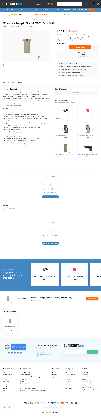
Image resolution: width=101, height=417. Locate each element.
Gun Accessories (23, 10)
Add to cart (81, 47)
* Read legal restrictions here (70, 355)
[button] (17, 14)
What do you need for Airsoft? (28, 388)
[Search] (80, 4)
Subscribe (92, 352)
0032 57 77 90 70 (41, 352)
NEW (4, 390)
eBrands (60, 407)
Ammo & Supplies (12, 10)
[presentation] (97, 287)
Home (4, 19)
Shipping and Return (25, 374)
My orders (55, 374)
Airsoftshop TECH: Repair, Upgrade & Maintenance (33, 390)
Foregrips (23, 19)
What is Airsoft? (24, 386)
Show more (75, 40)
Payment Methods (25, 372)
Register (54, 372)
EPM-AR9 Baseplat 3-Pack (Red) (86, 117)
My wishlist (55, 377)
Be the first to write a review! (51, 197)
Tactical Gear (39, 10)
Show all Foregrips (15, 26)
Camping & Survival (57, 10)
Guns (4, 10)
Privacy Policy (23, 379)
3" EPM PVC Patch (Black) (62, 135)
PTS (7, 26)
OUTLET (74, 10)
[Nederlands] (47, 4)
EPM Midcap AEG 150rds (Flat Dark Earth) (64, 155)
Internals (31, 10)
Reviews (20, 82)
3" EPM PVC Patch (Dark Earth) (85, 135)
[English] (49, 4)
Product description (9, 82)
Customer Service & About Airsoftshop (30, 377)
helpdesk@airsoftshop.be (44, 354)
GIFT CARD (67, 10)
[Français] (52, 4)
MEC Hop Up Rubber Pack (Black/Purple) (62, 117)
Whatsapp (39, 357)
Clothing (47, 10)
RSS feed (65, 407)
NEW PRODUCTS (82, 10)
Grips (18, 19)
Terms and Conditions (25, 383)
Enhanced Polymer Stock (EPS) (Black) (87, 154)
